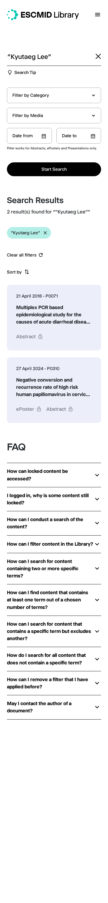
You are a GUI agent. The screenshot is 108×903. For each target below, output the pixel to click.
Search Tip (25, 72)
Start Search (54, 169)
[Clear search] (98, 56)
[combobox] (54, 95)
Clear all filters (22, 255)
